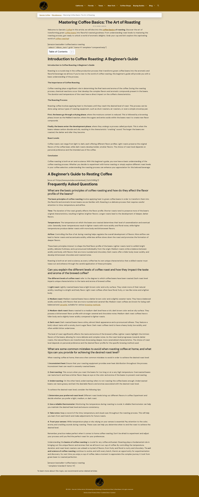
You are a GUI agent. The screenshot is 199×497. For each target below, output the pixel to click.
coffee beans (70, 32)
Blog (151, 6)
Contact (113, 492)
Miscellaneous (57, 15)
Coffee (69, 29)
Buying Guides (138, 6)
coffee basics (109, 29)
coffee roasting (62, 38)
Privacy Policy (96, 492)
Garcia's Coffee (44, 15)
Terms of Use (87, 492)
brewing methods (92, 305)
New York (111, 6)
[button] (158, 5)
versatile (63, 305)
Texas (100, 6)
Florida (90, 6)
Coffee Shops (125, 6)
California (79, 6)
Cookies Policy (105, 492)
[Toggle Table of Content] (71, 52)
